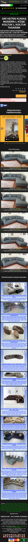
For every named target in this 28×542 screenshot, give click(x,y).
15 (23, 143)
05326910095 (22, 8)
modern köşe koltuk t (16, 511)
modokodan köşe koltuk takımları (17, 508)
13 (20, 143)
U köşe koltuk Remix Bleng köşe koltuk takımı (14, 424)
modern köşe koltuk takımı (7, 507)
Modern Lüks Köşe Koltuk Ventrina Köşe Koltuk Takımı (14, 296)
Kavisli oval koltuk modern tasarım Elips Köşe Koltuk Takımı (14, 341)
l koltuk (14, 503)
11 (17, 143)
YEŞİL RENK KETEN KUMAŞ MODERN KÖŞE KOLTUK (14, 469)
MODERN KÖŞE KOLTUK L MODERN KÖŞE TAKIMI (14, 444)
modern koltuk (9, 503)
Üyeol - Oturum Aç (24, 5)
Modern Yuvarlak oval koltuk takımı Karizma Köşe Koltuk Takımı (14, 314)
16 (25, 143)
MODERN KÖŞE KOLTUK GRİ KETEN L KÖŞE (14, 364)
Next (26, 128)
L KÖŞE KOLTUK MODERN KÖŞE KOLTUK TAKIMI (14, 379)
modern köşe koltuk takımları (20, 507)
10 (16, 143)
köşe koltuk (24, 505)
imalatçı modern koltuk (16, 505)
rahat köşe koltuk (4, 508)
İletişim (24, 526)
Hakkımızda (19, 526)
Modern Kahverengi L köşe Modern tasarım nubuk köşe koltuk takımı (14, 409)
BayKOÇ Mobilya (14, 1)
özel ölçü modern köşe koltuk (10, 504)
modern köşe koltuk (5, 505)
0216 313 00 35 (8, 8)
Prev (2, 128)
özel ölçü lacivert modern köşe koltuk (9, 510)
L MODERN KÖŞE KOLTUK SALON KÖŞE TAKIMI (14, 491)
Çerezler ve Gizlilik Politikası (14, 527)
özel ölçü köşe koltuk (23, 504)
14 (22, 143)
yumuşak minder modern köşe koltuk (18, 509)
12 (19, 143)
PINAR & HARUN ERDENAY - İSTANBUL (12, 117)
